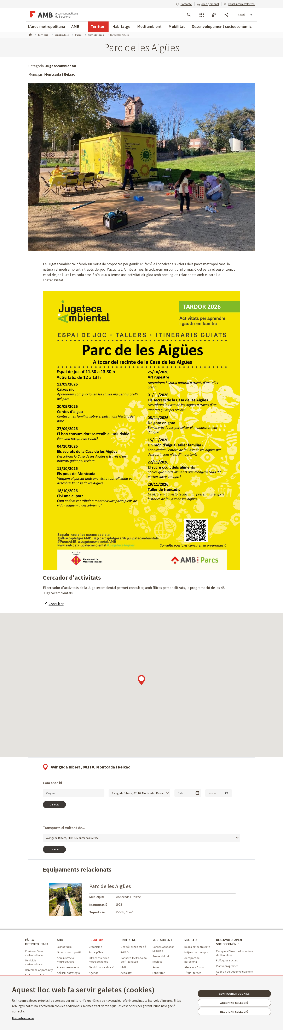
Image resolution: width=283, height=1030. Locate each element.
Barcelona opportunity (39, 970)
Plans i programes (227, 966)
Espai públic (96, 952)
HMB (123, 967)
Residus (157, 961)
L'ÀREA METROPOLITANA (36, 942)
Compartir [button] (226, 14)
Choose (197, 793)
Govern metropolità (69, 952)
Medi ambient (149, 26)
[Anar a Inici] (29, 34)
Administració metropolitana (66, 960)
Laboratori (158, 973)
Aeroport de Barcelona (192, 960)
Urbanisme (95, 947)
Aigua (155, 967)
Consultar (56, 603)
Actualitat (126, 973)
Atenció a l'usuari (194, 967)
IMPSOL (125, 952)
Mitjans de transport (196, 952)
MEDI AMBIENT (162, 940)
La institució (64, 947)
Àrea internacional (68, 967)
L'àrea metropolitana (46, 26)
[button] (184, 3)
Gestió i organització (102, 967)
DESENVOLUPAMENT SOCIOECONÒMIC (230, 942)
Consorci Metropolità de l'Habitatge (134, 960)
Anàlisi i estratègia (68, 973)
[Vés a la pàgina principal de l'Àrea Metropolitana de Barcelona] (53, 14)
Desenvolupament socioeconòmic (222, 26)
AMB (75, 26)
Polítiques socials (227, 960)
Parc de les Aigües (110, 886)
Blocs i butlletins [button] (214, 14)
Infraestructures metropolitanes (99, 960)
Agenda (93, 973)
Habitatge (121, 26)
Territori (98, 26)
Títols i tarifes (192, 973)
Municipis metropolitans (34, 962)
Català (241, 14)
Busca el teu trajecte (197, 947)
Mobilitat (176, 26)
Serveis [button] (201, 14)
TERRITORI (96, 940)
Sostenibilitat (160, 956)
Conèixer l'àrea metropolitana (34, 953)
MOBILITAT (191, 940)
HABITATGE (128, 940)
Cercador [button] (189, 14)
